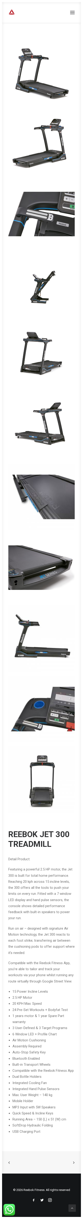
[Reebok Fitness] (29, 12)
